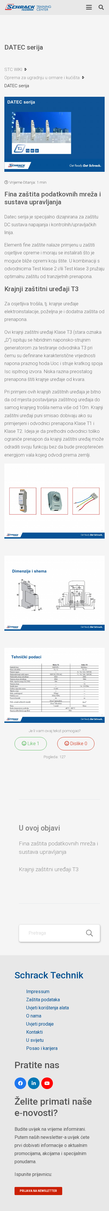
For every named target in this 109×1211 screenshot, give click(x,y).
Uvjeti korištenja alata (47, 1008)
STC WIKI (13, 69)
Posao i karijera (42, 1048)
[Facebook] (20, 1083)
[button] (89, 7)
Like (33, 743)
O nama (33, 1016)
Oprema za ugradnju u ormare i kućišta (42, 77)
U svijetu (35, 1040)
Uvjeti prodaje (40, 1024)
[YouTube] (47, 1083)
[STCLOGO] (28, 7)
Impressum (37, 991)
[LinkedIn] (34, 1083)
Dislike (78, 743)
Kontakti (34, 1032)
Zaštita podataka (43, 999)
